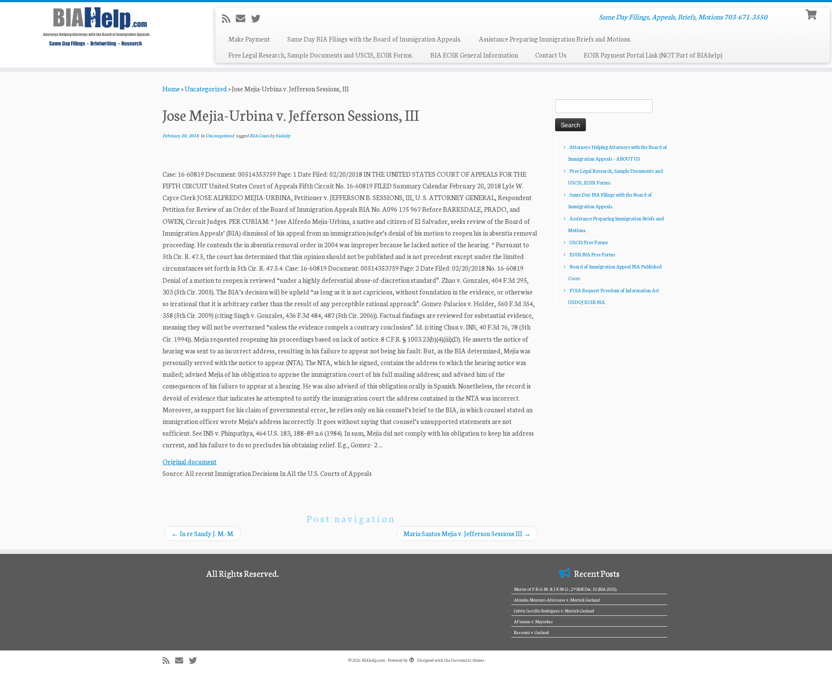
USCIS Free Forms (588, 242)
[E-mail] (243, 18)
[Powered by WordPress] (412, 658)
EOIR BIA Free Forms (592, 254)
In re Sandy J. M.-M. (202, 533)
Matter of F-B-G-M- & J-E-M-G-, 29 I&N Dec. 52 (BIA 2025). (565, 589)
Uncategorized (206, 88)
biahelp (283, 135)
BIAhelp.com (373, 660)
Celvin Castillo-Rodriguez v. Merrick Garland (554, 611)
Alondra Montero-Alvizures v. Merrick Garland (557, 600)
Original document (189, 461)
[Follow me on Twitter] (258, 18)
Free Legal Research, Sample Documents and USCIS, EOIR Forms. (320, 54)
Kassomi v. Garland (531, 632)
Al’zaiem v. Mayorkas (533, 621)
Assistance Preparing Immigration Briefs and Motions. (555, 38)
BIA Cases (260, 135)
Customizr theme (467, 660)
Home (171, 88)
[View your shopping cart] (812, 13)
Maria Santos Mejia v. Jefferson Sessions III (467, 533)
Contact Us (550, 54)
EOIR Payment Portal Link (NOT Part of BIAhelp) (653, 54)
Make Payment (249, 38)
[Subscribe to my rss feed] (229, 18)
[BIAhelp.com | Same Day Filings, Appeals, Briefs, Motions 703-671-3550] (96, 26)
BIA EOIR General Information (474, 54)
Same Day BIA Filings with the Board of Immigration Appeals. (374, 38)
